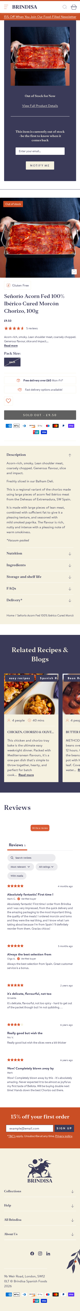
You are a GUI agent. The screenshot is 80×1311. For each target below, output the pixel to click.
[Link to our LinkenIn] (48, 1253)
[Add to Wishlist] (8, 401)
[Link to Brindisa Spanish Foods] (24, 7)
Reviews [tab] (17, 845)
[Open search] (65, 7)
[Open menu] (6, 7)
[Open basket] (74, 7)
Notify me (40, 165)
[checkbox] (16, 876)
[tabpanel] (40, 976)
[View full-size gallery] (74, 271)
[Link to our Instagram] (40, 1253)
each (12, 362)
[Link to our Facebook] (32, 1253)
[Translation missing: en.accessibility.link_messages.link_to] (40, 1170)
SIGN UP (64, 1128)
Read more (11, 345)
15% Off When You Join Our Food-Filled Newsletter (40, 16)
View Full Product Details (40, 105)
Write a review (40, 828)
